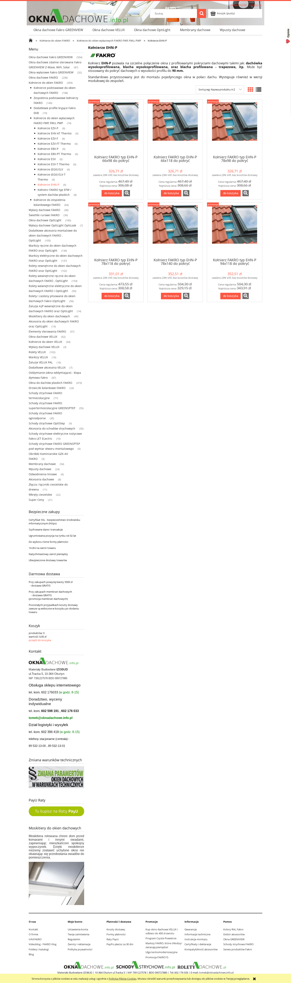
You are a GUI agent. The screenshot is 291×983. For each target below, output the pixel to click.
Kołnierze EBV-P (48, 149)
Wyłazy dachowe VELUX (44, 347)
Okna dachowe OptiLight (45, 220)
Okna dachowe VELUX (43, 336)
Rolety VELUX (37, 352)
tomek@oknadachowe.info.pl (50, 718)
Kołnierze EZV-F (48, 138)
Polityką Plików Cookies (122, 978)
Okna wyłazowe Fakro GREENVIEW (51, 72)
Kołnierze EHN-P (48, 184)
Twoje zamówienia (78, 934)
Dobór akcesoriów (234, 934)
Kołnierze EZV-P (48, 128)
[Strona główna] (32, 41)
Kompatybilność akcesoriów (201, 949)
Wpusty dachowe (40, 469)
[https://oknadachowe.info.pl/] (88, 965)
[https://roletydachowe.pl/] (202, 965)
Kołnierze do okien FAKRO (46, 83)
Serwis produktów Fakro (237, 949)
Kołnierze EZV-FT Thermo (54, 143)
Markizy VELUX (38, 357)
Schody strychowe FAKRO (238, 944)
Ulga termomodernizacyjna (161, 952)
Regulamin (74, 939)
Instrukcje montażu (195, 939)
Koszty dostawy (116, 929)
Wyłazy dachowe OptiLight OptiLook (52, 225)
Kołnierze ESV (47, 159)
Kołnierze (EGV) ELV (50, 169)
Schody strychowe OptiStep (47, 423)
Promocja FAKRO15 (157, 957)
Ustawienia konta (78, 929)
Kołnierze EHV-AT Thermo (54, 133)
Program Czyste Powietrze (161, 938)
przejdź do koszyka (40, 640)
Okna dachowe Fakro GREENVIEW (51, 57)
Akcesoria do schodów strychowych (52, 428)
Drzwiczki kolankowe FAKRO (47, 388)
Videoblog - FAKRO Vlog (42, 944)
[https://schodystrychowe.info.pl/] (145, 965)
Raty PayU (113, 939)
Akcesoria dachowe (41, 479)
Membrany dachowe (42, 464)
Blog (31, 954)
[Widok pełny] (258, 89)
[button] (127, 193)
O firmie (33, 934)
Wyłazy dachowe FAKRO (44, 210)
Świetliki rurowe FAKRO (44, 215)
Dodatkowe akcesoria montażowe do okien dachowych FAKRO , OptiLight (53, 235)
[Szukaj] (201, 13)
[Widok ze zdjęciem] (250, 89)
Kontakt (33, 929)
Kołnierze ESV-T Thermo (53, 164)
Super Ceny (36, 500)
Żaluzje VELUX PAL (41, 362)
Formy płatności (116, 934)
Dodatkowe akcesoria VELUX (47, 367)
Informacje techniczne (197, 934)
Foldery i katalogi (39, 949)
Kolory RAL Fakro (233, 929)
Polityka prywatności (80, 949)
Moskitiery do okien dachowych (49, 316)
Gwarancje (190, 929)
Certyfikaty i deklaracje (197, 944)
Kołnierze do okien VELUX (45, 342)
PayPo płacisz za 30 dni (120, 944)
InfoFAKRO (35, 939)
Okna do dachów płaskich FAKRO (50, 383)
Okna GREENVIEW (233, 939)
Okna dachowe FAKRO (43, 77)
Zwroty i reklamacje (79, 944)
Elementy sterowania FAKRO (47, 331)
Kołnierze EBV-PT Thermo (54, 154)
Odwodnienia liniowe (43, 474)
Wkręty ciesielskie (40, 494)
